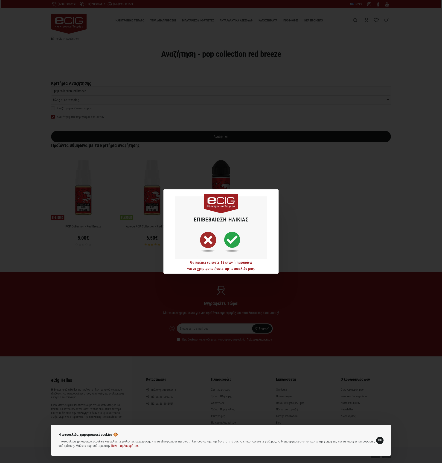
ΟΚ (380, 440)
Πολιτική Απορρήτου (124, 446)
